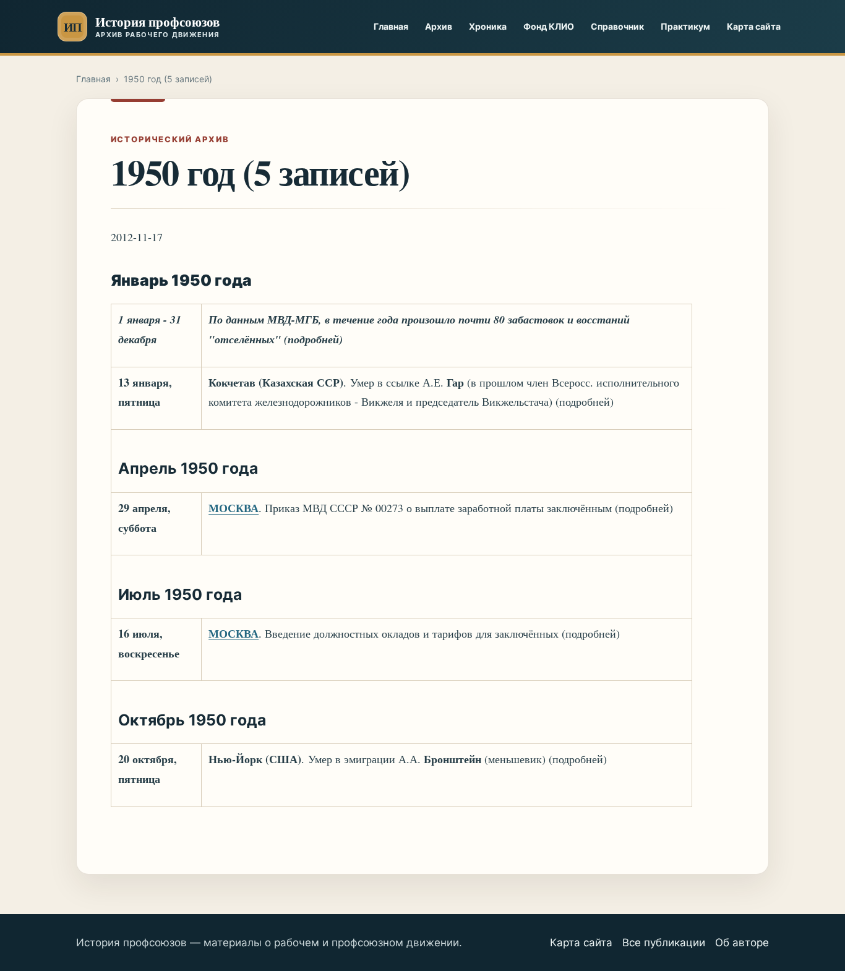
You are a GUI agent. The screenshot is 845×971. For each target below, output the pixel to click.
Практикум (685, 26)
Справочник (617, 26)
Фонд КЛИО (548, 26)
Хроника (488, 26)
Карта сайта (754, 26)
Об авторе (742, 942)
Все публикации (663, 942)
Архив (438, 26)
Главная (391, 26)
